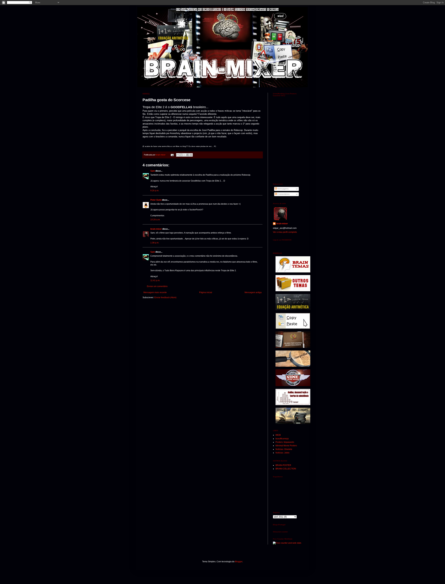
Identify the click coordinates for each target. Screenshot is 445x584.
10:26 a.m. (155, 219)
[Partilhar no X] (184, 155)
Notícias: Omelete (284, 449)
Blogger (238, 561)
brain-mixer (156, 229)
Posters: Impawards (285, 442)
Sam (152, 171)
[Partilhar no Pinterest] (191, 155)
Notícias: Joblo (282, 453)
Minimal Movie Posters (286, 445)
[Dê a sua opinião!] (181, 155)
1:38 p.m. (154, 242)
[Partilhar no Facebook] (187, 155)
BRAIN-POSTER (283, 465)
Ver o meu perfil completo (285, 232)
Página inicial (205, 292)
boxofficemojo (282, 438)
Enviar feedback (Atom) (165, 297)
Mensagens (283, 189)
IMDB (278, 435)
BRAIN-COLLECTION (286, 469)
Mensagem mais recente (155, 292)
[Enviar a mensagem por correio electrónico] (172, 155)
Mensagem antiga (253, 292)
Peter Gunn (155, 200)
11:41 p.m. (155, 280)
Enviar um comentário (157, 286)
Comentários (283, 194)
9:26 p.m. (154, 190)
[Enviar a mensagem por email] (178, 155)
